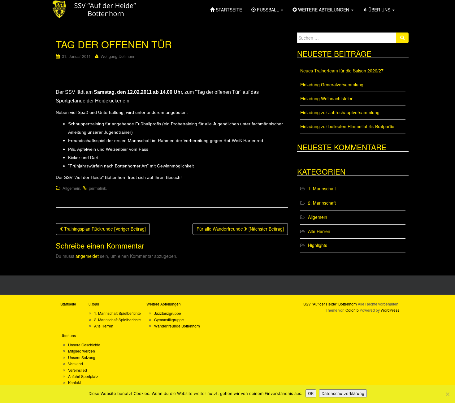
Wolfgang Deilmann (118, 56)
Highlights (317, 245)
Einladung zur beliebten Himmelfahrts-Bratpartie (347, 126)
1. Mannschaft (322, 188)
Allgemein (71, 188)
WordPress (390, 310)
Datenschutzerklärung (343, 393)
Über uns (68, 335)
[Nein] (447, 394)
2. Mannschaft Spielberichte (117, 319)
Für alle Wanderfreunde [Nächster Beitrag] (240, 229)
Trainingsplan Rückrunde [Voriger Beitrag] (104, 229)
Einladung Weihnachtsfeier (326, 98)
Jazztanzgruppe (167, 313)
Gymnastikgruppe (169, 319)
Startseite (68, 303)
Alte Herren (319, 231)
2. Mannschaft (322, 203)
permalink (97, 188)
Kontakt (74, 382)
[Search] (402, 37)
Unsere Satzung (81, 357)
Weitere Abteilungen (163, 303)
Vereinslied (77, 370)
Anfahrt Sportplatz (83, 376)
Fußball (92, 303)
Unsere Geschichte (84, 344)
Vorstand (75, 363)
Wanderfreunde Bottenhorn (177, 325)
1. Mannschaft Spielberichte (117, 313)
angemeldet (87, 256)
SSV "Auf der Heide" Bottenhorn (330, 303)
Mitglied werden (81, 350)
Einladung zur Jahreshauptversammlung (339, 112)
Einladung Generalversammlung (331, 84)
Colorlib (352, 310)
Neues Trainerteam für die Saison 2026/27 (342, 70)
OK (311, 393)
